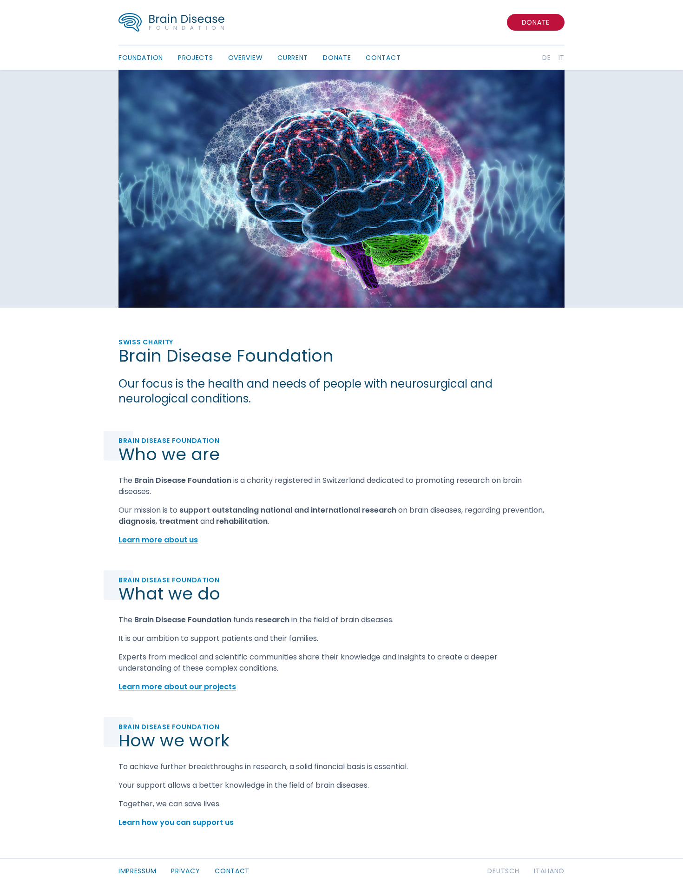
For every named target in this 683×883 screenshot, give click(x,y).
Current (292, 57)
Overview (245, 57)
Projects (195, 57)
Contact (383, 57)
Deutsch (503, 871)
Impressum (137, 871)
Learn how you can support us (176, 822)
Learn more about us (158, 539)
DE (546, 57)
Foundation (140, 57)
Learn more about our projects (177, 686)
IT (561, 57)
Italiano (549, 871)
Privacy (185, 871)
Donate (536, 22)
